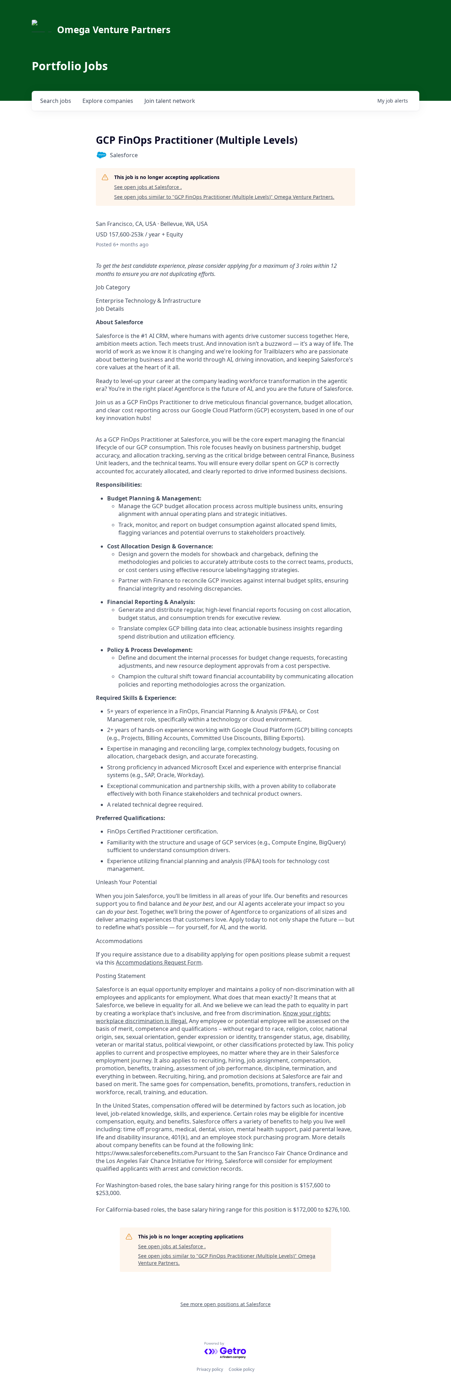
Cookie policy (241, 1369)
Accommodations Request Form (159, 962)
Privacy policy (210, 1369)
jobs (55, 101)
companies (107, 101)
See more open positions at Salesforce (225, 1304)
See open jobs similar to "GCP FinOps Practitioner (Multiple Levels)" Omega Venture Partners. (224, 196)
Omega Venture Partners (114, 29)
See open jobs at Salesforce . (148, 187)
